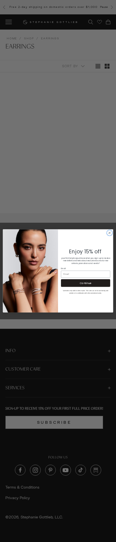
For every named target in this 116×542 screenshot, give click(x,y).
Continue (85, 283)
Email (63, 268)
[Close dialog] (109, 233)
